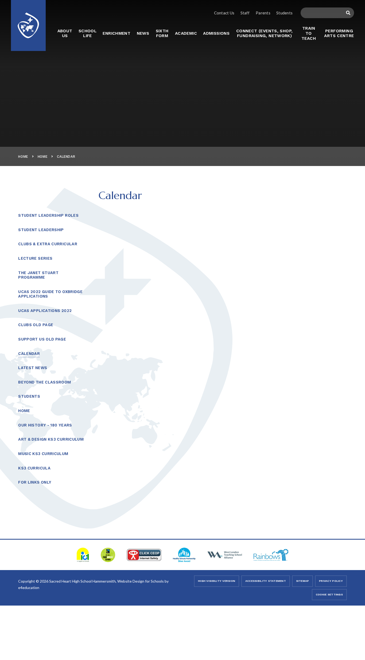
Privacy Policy (331, 581)
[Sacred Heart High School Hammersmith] (28, 22)
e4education (28, 587)
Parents (263, 12)
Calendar (66, 157)
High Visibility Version (216, 581)
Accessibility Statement (265, 581)
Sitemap (302, 581)
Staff (245, 12)
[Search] (348, 12)
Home (23, 157)
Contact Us (224, 12)
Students (284, 12)
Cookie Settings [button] (329, 594)
